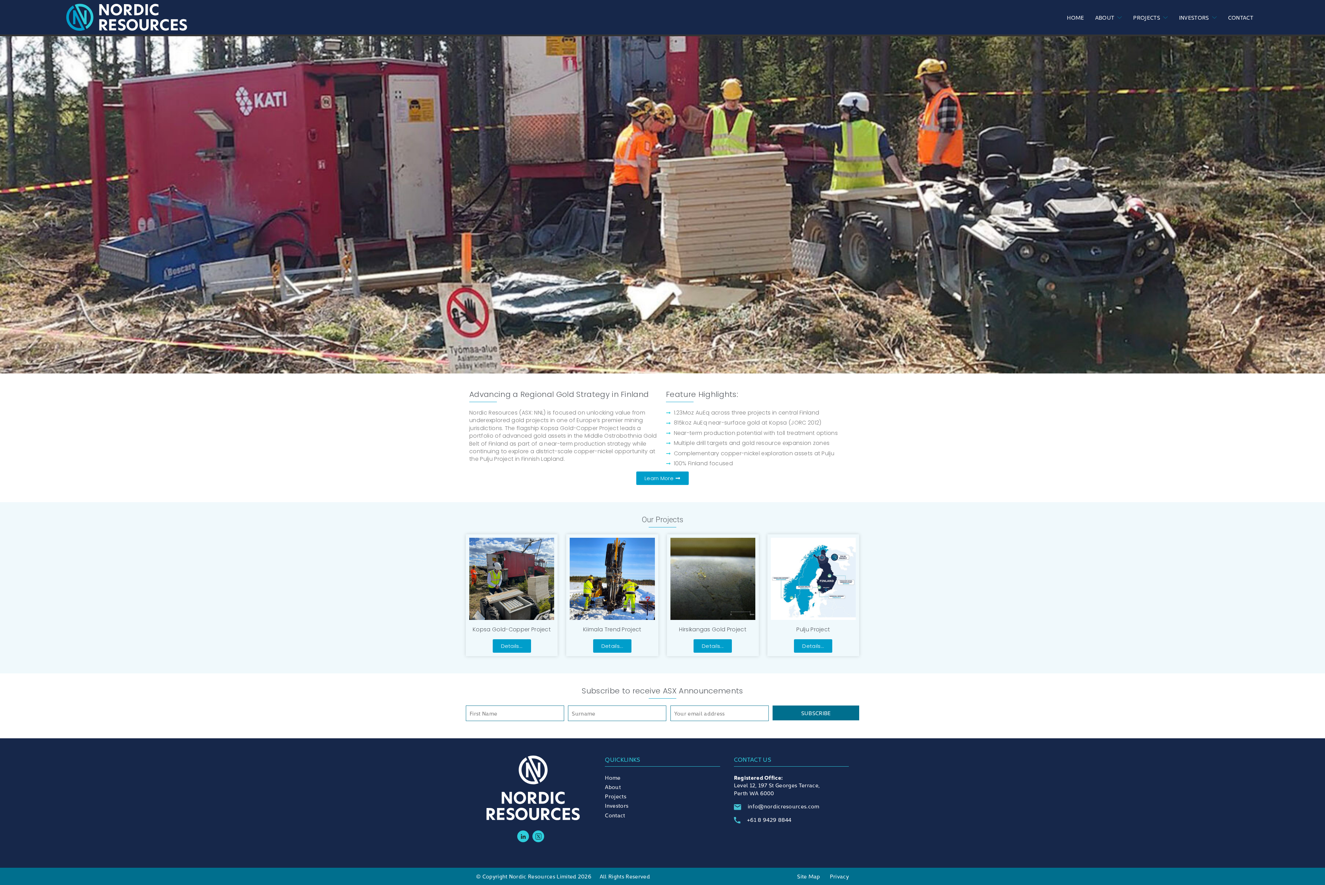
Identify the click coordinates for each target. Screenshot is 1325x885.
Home (1075, 17)
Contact (1240, 17)
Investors (1194, 17)
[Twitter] (538, 836)
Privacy (839, 876)
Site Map (808, 876)
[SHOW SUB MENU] (1118, 17)
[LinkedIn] (523, 836)
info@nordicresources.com (783, 806)
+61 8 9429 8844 (769, 819)
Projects (1146, 17)
